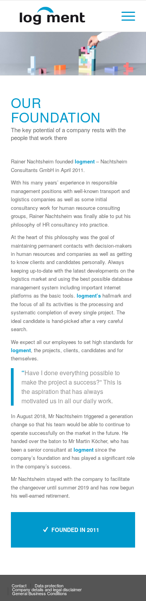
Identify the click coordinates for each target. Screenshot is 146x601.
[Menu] (124, 16)
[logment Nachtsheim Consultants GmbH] (60, 16)
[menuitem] (124, 16)
